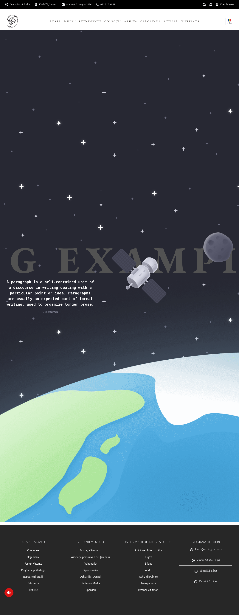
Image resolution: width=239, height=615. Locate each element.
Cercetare (150, 21)
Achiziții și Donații (90, 576)
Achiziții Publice (148, 576)
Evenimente (90, 21)
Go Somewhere (50, 311)
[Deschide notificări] (212, 4)
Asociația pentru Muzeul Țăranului (91, 557)
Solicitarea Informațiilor (148, 550)
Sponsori (91, 589)
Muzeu (70, 21)
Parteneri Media (91, 583)
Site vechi (33, 583)
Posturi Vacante (33, 563)
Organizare (33, 557)
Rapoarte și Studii (33, 576)
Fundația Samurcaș (91, 550)
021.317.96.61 (107, 4)
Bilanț (148, 563)
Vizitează (190, 21)
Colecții (112, 21)
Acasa (55, 21)
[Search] (206, 4)
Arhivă (130, 21)
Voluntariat (90, 563)
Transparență (148, 583)
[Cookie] (8, 592)
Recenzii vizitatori (148, 589)
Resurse (33, 589)
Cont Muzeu (227, 4)
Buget (148, 557)
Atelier (171, 21)
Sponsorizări (90, 570)
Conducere (33, 550)
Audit (148, 570)
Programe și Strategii (33, 570)
